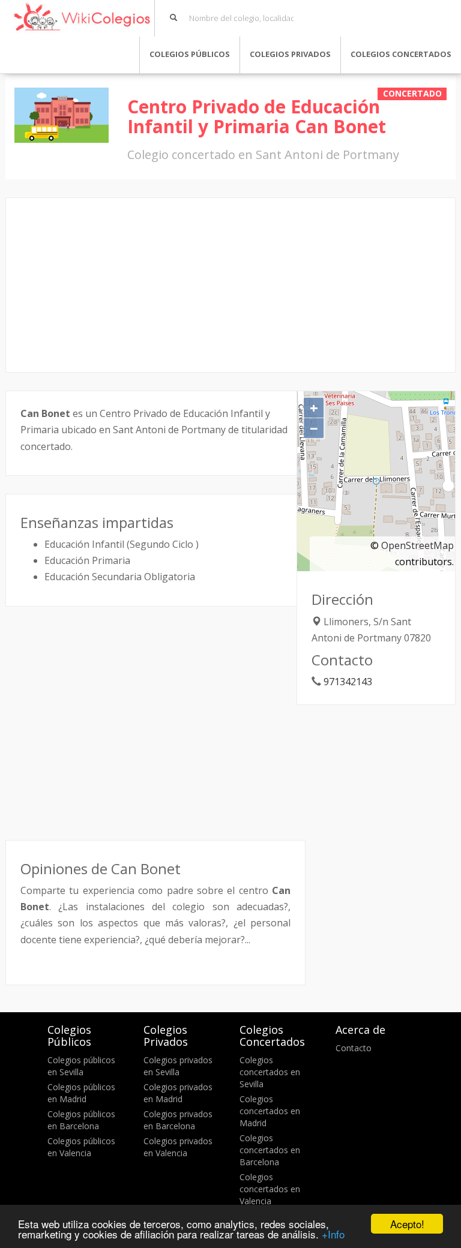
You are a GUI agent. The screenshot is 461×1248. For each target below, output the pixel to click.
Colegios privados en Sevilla (177, 1066)
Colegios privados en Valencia (177, 1147)
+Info (333, 1233)
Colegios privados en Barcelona (177, 1120)
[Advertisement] (230, 285)
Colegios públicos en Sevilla (81, 1066)
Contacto (354, 1048)
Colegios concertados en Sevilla (270, 1072)
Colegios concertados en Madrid (270, 1111)
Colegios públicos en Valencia (81, 1147)
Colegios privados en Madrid (177, 1093)
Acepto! (407, 1223)
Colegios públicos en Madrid (81, 1093)
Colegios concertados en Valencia (270, 1189)
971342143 (348, 681)
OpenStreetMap (417, 545)
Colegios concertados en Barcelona (270, 1150)
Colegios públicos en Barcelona (81, 1120)
